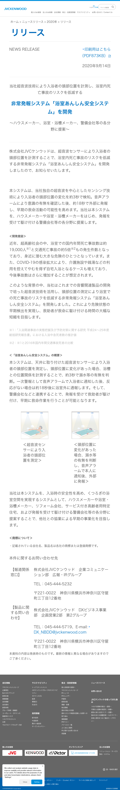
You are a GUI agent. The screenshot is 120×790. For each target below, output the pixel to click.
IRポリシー (65, 722)
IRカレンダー (66, 696)
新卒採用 (35, 717)
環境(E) (34, 701)
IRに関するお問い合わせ (70, 730)
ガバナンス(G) (37, 696)
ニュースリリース (32, 21)
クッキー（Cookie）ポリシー (65, 780)
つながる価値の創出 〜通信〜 (101, 706)
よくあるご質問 (67, 728)
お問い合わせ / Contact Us (102, 12)
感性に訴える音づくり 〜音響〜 (102, 712)
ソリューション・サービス (108, 751)
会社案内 (5, 704)
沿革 (3, 722)
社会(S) (34, 704)
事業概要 (5, 699)
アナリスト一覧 (67, 725)
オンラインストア (76, 747)
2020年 (52, 21)
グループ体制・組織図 (9, 710)
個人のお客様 (36, 12)
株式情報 (65, 707)
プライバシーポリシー (46, 780)
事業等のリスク (7, 716)
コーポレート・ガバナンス (11, 713)
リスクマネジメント (9, 719)
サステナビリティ (83, 12)
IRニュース (65, 693)
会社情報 (57, 12)
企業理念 (5, 690)
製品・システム (104, 754)
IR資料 (64, 699)
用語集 (64, 733)
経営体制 (5, 707)
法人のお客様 (47, 12)
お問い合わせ (96, 691)
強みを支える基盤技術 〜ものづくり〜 (104, 715)
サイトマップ (103, 780)
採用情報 (35, 713)
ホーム (14, 21)
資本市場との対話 (68, 710)
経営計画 (5, 696)
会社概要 (5, 701)
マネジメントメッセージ (10, 687)
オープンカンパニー (38, 726)
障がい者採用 (36, 723)
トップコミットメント (39, 687)
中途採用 (35, 720)
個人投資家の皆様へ (68, 687)
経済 (33, 699)
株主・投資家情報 (68, 12)
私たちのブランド (8, 693)
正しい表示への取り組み (51, 784)
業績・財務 (65, 704)
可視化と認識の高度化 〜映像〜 (102, 709)
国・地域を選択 (112, 769)
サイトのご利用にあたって (87, 780)
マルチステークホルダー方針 (12, 725)
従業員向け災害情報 (112, 788)
